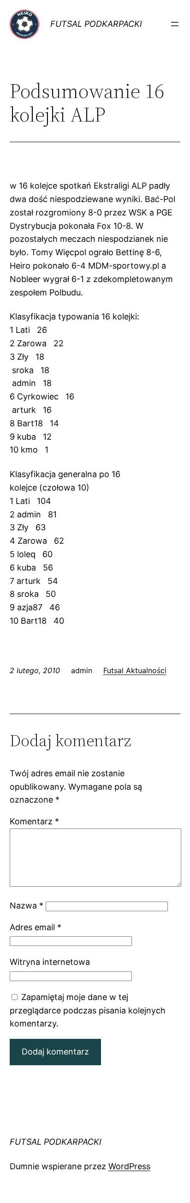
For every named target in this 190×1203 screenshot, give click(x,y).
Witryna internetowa (50, 962)
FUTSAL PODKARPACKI (96, 24)
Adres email (35, 927)
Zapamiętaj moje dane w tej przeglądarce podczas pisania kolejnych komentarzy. (88, 1010)
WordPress (129, 1166)
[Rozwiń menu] (174, 24)
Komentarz (34, 821)
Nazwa (26, 905)
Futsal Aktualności (134, 670)
